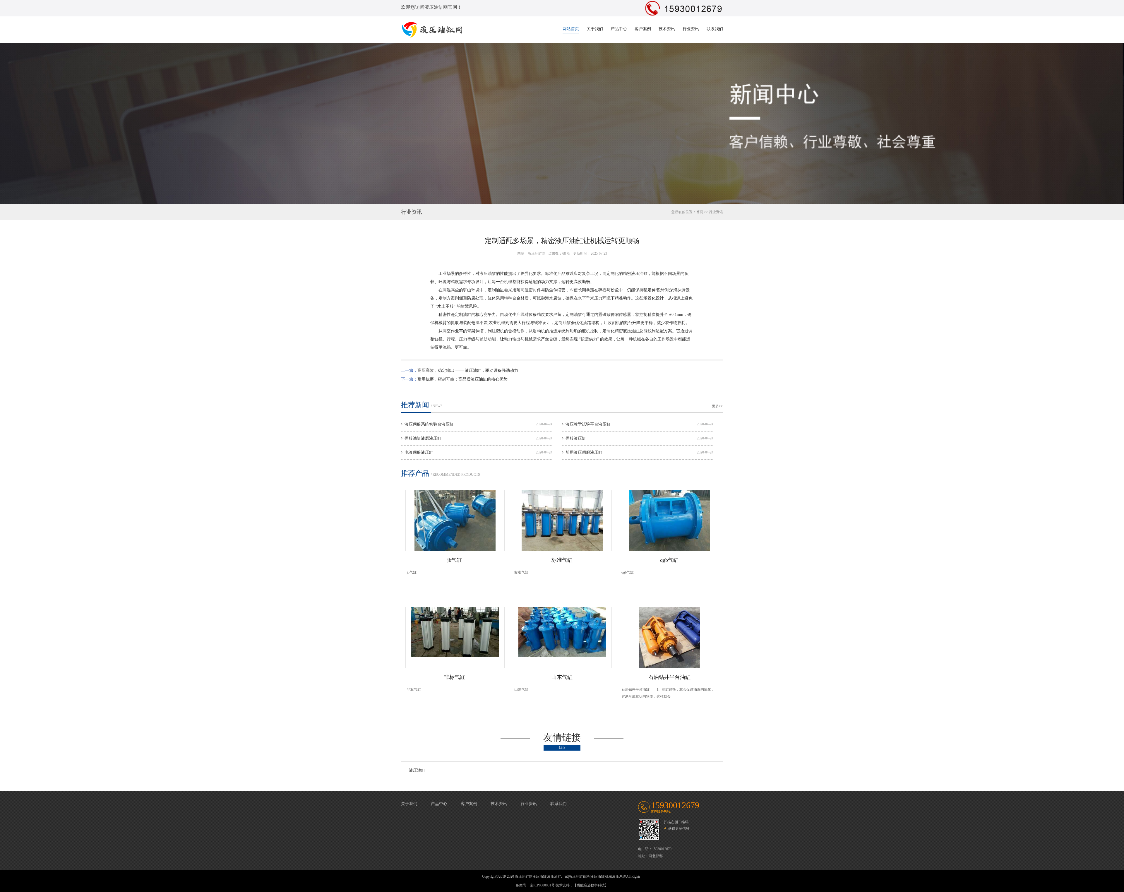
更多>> (717, 406)
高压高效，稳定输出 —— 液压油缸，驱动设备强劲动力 (467, 370)
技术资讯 (667, 29)
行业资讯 (691, 29)
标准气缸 (562, 560)
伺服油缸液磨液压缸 (423, 438)
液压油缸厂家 (557, 876)
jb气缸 (454, 560)
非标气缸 (454, 677)
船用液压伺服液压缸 (584, 452)
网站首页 (571, 29)
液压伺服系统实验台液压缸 (429, 424)
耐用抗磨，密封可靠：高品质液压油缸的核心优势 (462, 379)
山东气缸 (562, 677)
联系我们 (715, 29)
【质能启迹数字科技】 (590, 885)
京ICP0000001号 (542, 885)
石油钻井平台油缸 (669, 677)
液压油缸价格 (579, 876)
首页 (699, 212)
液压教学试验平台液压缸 (588, 424)
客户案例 (643, 29)
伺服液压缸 (576, 438)
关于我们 (595, 29)
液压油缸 (417, 770)
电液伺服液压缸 (419, 452)
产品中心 (619, 29)
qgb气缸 (669, 560)
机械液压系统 (615, 876)
